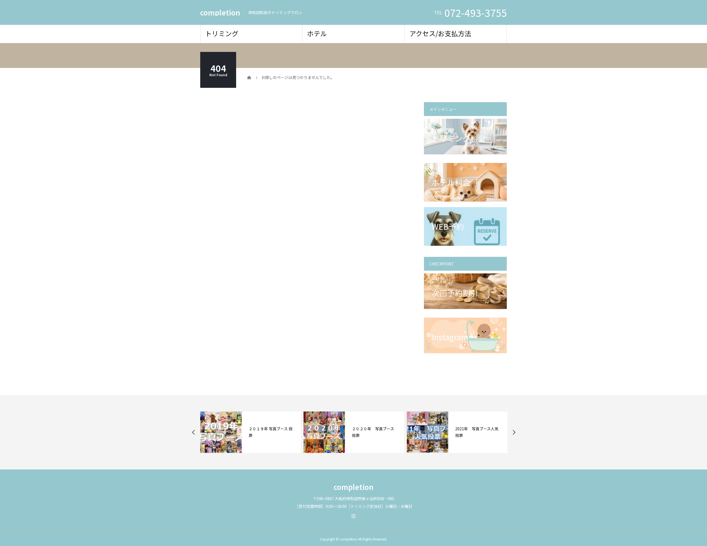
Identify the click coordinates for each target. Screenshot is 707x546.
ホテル (317, 33)
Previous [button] (193, 432)
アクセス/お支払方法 (440, 33)
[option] (250, 432)
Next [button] (514, 432)
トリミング (221, 33)
